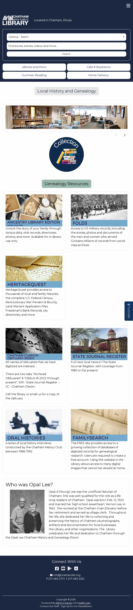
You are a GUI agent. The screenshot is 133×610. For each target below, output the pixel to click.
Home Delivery (98, 75)
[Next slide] (125, 134)
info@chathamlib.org (66, 575)
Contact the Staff (49, 606)
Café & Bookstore (99, 67)
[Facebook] (57, 568)
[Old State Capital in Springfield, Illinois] (99, 344)
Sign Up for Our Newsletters (76, 606)
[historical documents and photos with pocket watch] (34, 210)
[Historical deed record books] (99, 425)
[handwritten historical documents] (34, 271)
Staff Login (84, 603)
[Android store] (70, 568)
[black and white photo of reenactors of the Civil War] (99, 210)
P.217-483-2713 (55, 578)
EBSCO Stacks (64, 603)
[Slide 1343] (66, 154)
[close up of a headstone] (34, 344)
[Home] (16, 20)
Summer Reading (34, 75)
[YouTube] (63, 568)
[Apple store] (76, 568)
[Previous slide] (116, 134)
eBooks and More (34, 67)
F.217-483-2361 (75, 578)
